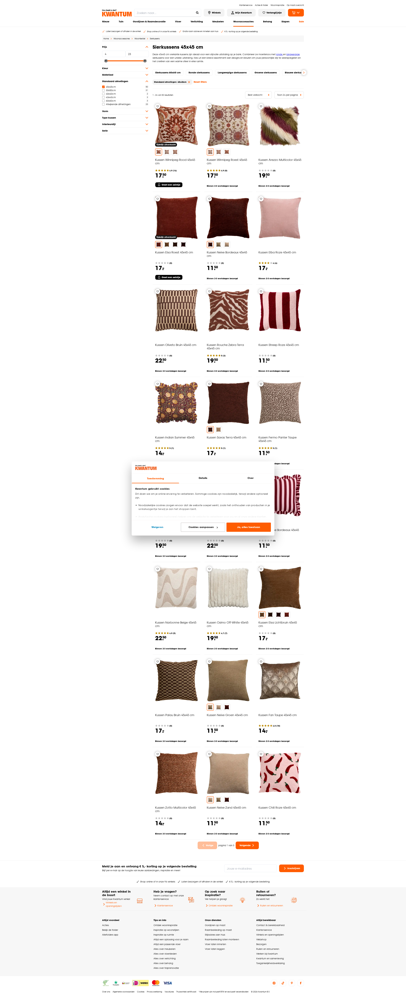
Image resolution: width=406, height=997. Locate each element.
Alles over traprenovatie (166, 968)
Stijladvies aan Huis (215, 934)
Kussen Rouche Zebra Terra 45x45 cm (225, 346)
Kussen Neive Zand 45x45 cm (226, 807)
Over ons (106, 992)
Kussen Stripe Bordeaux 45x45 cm (279, 531)
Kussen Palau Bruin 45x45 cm (174, 715)
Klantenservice (165, 905)
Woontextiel (139, 38)
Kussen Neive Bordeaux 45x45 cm (227, 253)
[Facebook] (301, 983)
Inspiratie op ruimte (164, 934)
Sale (301, 21)
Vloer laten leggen (215, 949)
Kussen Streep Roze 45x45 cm (279, 345)
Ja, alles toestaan (248, 527)
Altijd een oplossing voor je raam (171, 939)
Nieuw (105, 21)
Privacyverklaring (154, 992)
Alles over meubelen (164, 949)
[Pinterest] (292, 983)
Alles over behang (163, 963)
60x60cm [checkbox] (111, 100)
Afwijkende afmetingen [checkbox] (118, 104)
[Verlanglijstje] (157, 106)
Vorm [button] (105, 111)
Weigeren (157, 527)
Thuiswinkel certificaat (186, 992)
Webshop (261, 939)
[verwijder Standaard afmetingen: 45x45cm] (189, 82)
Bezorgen (261, 944)
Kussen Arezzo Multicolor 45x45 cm (280, 161)
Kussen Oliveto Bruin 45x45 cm (175, 345)
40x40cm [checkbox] (111, 93)
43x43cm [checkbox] (111, 97)
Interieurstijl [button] (109, 124)
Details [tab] (203, 477)
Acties (105, 925)
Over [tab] (251, 477)
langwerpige (293, 54)
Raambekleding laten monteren (222, 939)
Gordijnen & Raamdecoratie (149, 21)
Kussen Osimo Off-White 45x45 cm (227, 624)
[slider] (106, 61)
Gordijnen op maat (215, 925)
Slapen (285, 21)
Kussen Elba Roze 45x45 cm (277, 252)
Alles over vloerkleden (165, 953)
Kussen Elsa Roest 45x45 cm (174, 252)
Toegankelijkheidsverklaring (270, 963)
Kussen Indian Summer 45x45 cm (174, 439)
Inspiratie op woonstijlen (166, 930)
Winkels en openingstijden (113, 904)
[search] (167, 12)
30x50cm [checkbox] (111, 90)
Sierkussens (155, 38)
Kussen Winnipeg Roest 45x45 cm (227, 161)
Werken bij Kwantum (267, 953)
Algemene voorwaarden (123, 992)
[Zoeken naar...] (197, 13)
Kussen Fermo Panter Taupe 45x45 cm (278, 439)
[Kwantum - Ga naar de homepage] (117, 13)
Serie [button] (105, 130)
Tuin (121, 21)
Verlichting (197, 21)
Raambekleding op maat (218, 930)
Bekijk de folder (110, 930)
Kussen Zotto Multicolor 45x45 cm (175, 809)
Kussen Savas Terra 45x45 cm (226, 437)
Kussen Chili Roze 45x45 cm (277, 807)
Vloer (178, 21)
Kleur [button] (105, 68)
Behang (267, 21)
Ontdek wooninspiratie (221, 905)
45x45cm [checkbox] (111, 86)
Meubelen (218, 21)
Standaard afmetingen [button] (115, 81)
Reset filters (200, 81)
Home (106, 38)
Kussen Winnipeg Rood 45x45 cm (175, 161)
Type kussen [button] (109, 117)
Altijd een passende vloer (167, 944)
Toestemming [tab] (155, 478)
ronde (279, 54)
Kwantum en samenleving (270, 958)
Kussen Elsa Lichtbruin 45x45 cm (278, 624)
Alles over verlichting (165, 958)
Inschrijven (293, 868)
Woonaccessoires (243, 21)
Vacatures (169, 992)
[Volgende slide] (303, 72)
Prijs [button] (104, 46)
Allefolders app (110, 934)
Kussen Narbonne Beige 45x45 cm (175, 624)
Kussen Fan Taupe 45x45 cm (278, 715)
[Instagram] (274, 983)
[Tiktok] (283, 983)
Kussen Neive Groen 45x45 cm (227, 715)
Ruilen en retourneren (271, 905)
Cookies (140, 992)
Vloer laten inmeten (215, 944)
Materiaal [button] (107, 74)
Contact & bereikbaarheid (270, 925)
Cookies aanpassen (201, 527)
